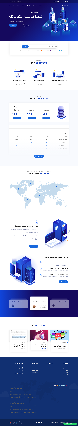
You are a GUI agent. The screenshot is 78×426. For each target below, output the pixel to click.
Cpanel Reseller (65, 372)
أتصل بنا (12, 5)
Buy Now (16, 118)
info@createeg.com (56, 1)
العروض (44, 342)
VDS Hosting (66, 377)
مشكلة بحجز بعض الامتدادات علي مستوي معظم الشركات (60, 346)
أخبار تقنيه (64, 342)
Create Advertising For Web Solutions (60, 422)
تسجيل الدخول (18, 1)
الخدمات (28, 5)
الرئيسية (40, 5)
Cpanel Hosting (65, 368)
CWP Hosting (66, 370)
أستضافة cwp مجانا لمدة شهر (40, 345)
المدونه (18, 5)
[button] (70, 424)
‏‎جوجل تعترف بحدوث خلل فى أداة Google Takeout (19, 346)
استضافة (35, 5)
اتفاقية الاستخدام (35, 368)
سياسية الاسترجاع (35, 372)
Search (25, 46)
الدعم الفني (12, 1)
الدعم (23, 5)
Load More (40, 156)
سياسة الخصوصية (35, 370)
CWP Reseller (66, 375)
